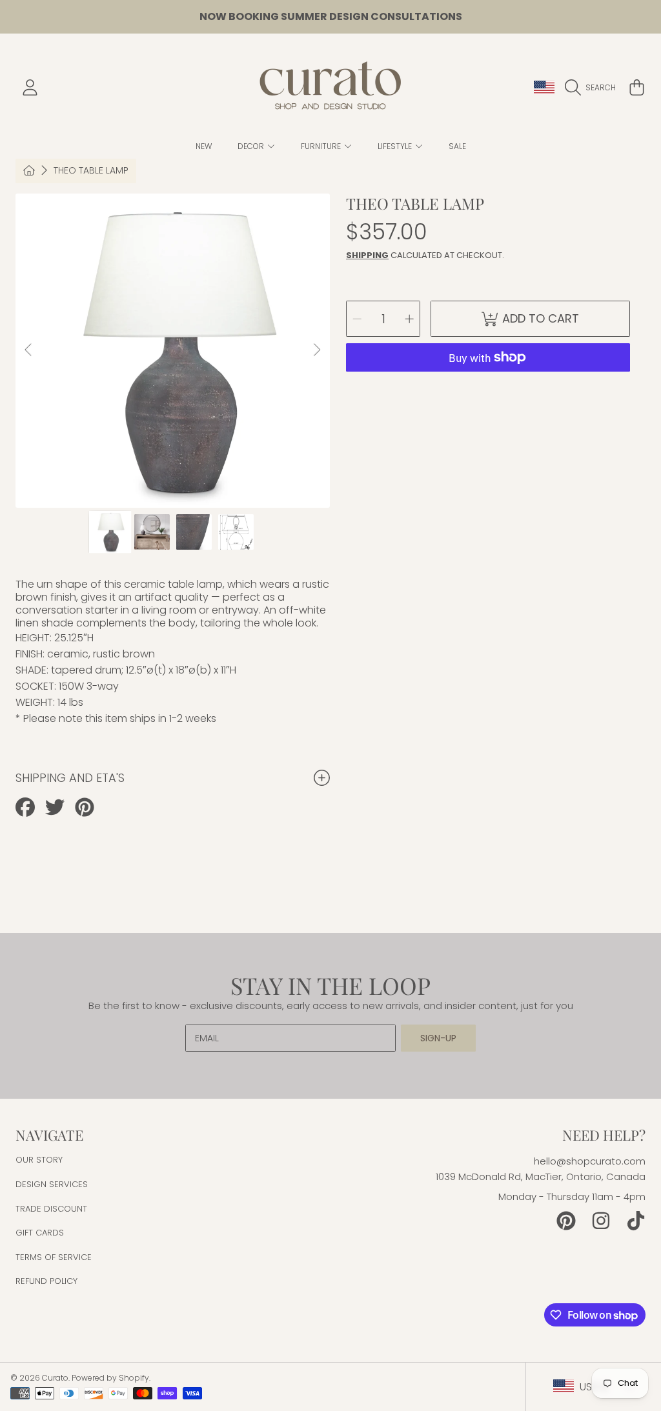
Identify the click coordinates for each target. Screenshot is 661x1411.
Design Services (51, 1184)
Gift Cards (39, 1232)
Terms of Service (53, 1257)
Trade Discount (51, 1209)
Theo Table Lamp (91, 171)
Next (316, 350)
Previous (29, 350)
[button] (593, 88)
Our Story (39, 1160)
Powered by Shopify (110, 1377)
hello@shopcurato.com (590, 1161)
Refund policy (46, 1281)
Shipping (367, 255)
